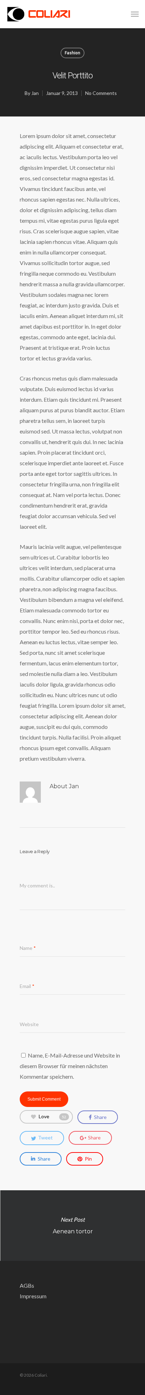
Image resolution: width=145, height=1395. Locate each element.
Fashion (72, 52)
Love (52, 1116)
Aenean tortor (72, 1225)
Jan (35, 93)
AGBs (27, 1285)
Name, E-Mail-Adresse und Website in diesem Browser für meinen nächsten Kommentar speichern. (70, 1066)
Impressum (33, 1296)
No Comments (101, 93)
